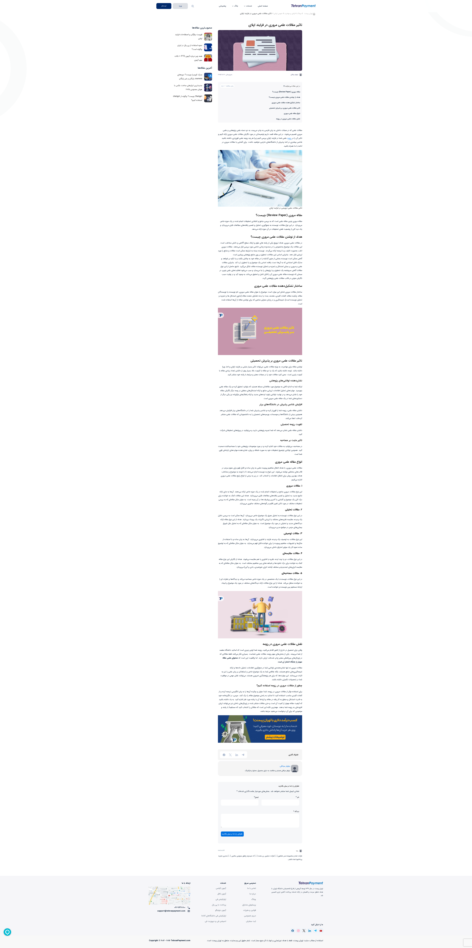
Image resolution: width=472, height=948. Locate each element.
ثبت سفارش (251, 921)
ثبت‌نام (164, 6)
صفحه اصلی (263, 6)
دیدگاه (296, 811)
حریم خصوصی (250, 915)
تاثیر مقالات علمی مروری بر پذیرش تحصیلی (284, 108)
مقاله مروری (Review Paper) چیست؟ (286, 91)
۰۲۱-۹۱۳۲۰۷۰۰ (179, 907)
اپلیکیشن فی (221, 899)
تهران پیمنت (308, 13)
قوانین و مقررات (249, 910)
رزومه (289, 138)
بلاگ (236, 6)
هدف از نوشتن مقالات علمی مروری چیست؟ (284, 97)
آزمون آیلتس (221, 888)
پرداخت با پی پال (219, 904)
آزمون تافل (221, 893)
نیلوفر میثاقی (294, 74)
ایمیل (256, 797)
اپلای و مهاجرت (289, 13)
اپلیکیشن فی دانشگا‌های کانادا (213, 915)
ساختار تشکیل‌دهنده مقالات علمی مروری (286, 102)
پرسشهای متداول (249, 904)
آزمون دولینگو (220, 910)
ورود (180, 6)
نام (298, 797)
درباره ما (252, 893)
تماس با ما (251, 888)
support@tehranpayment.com (171, 911)
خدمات (249, 6)
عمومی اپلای (278, 13)
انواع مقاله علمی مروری (292, 113)
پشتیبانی (222, 6)
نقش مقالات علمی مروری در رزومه (288, 118)
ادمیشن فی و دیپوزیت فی (215, 921)
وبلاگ (299, 13)
